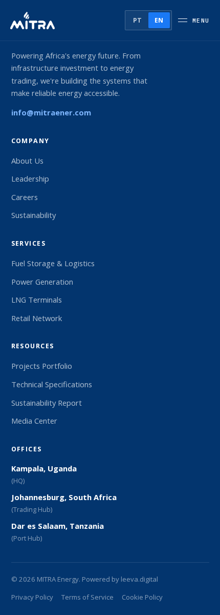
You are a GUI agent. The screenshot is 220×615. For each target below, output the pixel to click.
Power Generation (42, 281)
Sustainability (33, 215)
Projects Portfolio (41, 366)
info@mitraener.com (51, 112)
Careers (24, 197)
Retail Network (36, 318)
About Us (27, 160)
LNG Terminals (36, 299)
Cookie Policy (142, 597)
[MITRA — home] (32, 20)
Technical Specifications (51, 384)
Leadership (30, 178)
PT (137, 20)
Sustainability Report (46, 403)
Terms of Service (87, 597)
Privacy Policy (32, 597)
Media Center (34, 420)
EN (159, 20)
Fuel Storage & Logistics (53, 263)
